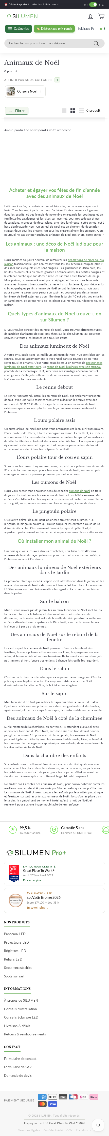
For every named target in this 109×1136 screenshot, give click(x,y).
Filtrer (20, 111)
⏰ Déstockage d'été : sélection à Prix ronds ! (32, 4)
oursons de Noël (79, 490)
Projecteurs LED (16, 942)
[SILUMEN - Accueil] (54, 853)
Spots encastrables (18, 968)
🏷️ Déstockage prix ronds (54, 29)
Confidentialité (53, 1130)
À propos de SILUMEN (21, 1000)
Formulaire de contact (20, 1059)
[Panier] (101, 16)
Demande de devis (18, 1075)
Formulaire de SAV (18, 1067)
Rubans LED (13, 959)
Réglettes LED (15, 951)
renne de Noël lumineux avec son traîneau (74, 366)
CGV (69, 1130)
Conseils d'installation (20, 1009)
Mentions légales (29, 1130)
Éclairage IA (86, 29)
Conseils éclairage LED (21, 1017)
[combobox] (54, 43)
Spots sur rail (14, 976)
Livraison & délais (17, 1026)
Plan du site (83, 1130)
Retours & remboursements (25, 1034)
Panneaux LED (15, 934)
